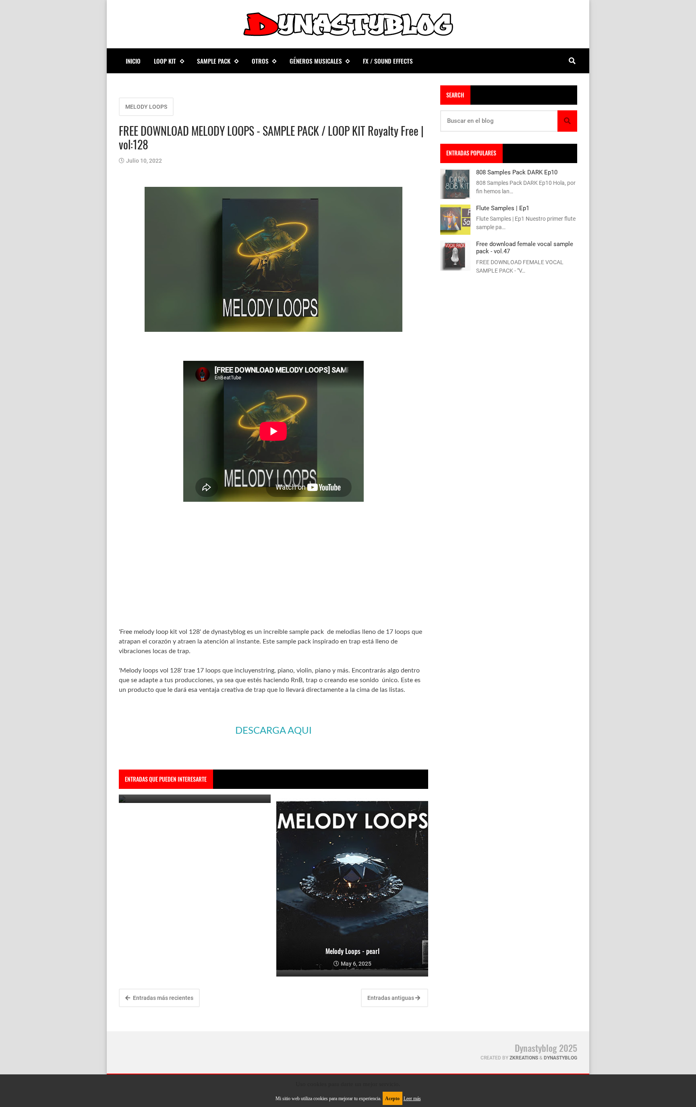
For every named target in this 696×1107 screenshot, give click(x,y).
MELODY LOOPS (146, 106)
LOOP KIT (165, 60)
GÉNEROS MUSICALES (316, 60)
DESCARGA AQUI (273, 731)
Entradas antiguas (391, 998)
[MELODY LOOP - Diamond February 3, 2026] (195, 799)
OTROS (260, 60)
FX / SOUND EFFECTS (388, 60)
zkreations (524, 1058)
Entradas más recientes (162, 998)
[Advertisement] (273, 570)
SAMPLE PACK (213, 60)
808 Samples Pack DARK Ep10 (516, 172)
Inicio (133, 60)
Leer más (412, 1098)
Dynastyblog (560, 1058)
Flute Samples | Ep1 (502, 208)
